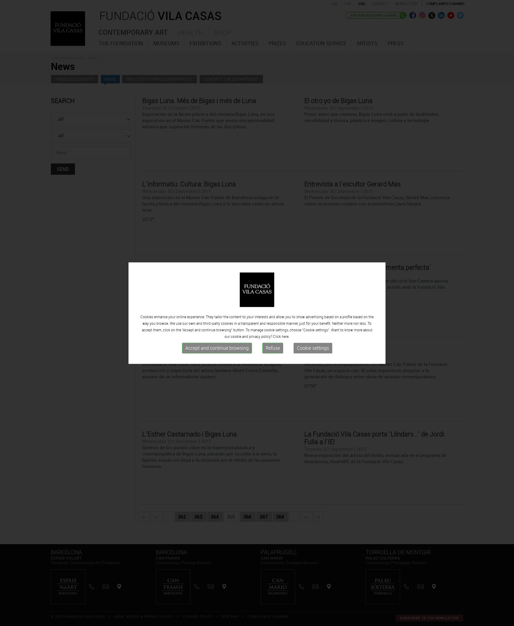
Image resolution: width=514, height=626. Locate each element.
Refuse (273, 348)
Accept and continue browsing (217, 348)
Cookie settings (313, 348)
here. (285, 336)
